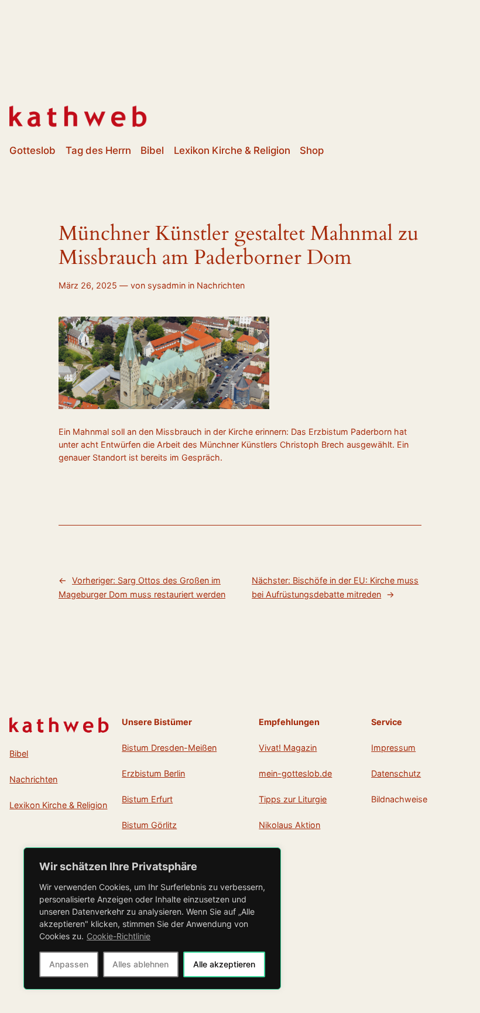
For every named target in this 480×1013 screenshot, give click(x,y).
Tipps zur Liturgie (293, 799)
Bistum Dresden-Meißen (169, 748)
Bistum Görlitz (149, 825)
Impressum (393, 748)
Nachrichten (221, 285)
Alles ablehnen (140, 964)
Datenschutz (396, 773)
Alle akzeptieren (224, 964)
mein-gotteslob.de (295, 773)
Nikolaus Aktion (289, 825)
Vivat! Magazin (288, 748)
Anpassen (68, 964)
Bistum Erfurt (147, 799)
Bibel (18, 753)
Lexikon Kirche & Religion (58, 805)
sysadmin (167, 285)
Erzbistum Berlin (153, 773)
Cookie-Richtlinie (118, 936)
